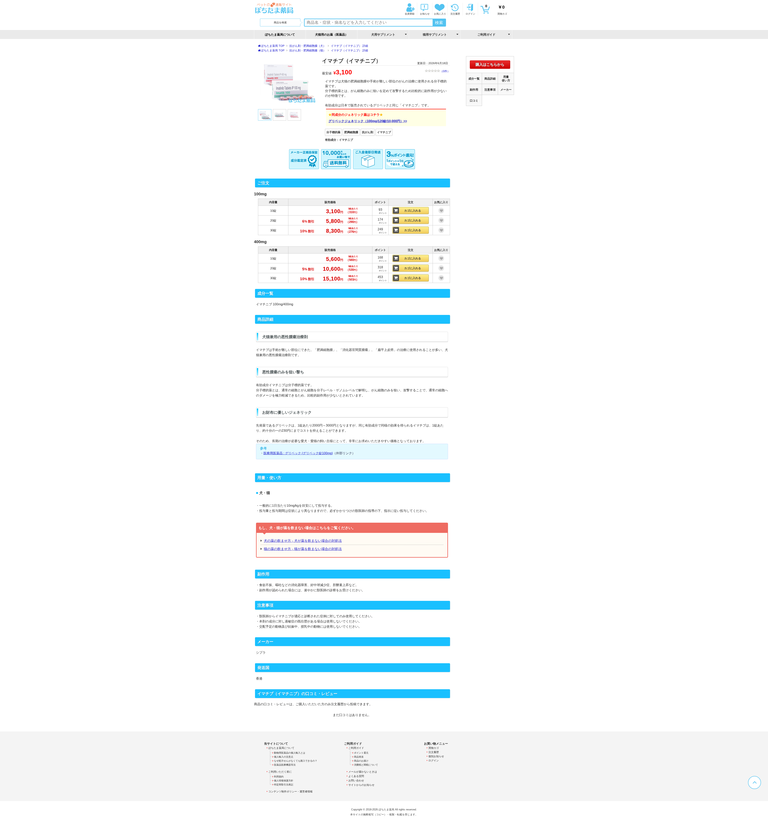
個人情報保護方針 (283, 780)
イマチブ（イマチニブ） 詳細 (349, 45)
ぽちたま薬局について (280, 34)
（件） (445, 71)
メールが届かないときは (362, 771)
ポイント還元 (361, 752)
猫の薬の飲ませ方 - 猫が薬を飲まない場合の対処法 (303, 549)
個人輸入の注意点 (283, 756)
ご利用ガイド (356, 747)
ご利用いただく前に (280, 771)
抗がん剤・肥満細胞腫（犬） (307, 45)
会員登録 (409, 13)
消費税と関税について (366, 764)
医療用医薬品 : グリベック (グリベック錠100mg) (298, 453)
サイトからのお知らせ (361, 784)
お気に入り (440, 13)
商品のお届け (361, 760)
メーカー (506, 89)
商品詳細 (490, 78)
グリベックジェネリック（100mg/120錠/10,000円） (365, 121)
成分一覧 (474, 78)
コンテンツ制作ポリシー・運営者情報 (290, 791)
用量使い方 (506, 78)
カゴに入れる (412, 210)
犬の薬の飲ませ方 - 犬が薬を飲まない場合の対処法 (303, 541)
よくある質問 (356, 776)
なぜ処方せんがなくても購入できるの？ (295, 760)
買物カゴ (496, 9)
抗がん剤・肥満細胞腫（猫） (307, 50)
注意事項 (490, 89)
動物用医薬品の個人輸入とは (289, 752)
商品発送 (359, 756)
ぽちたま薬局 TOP (272, 45)
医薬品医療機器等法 (285, 764)
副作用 (474, 89)
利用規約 (279, 776)
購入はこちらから (490, 65)
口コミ (474, 100)
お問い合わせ (356, 780)
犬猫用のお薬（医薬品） (331, 34)
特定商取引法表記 (283, 784)
